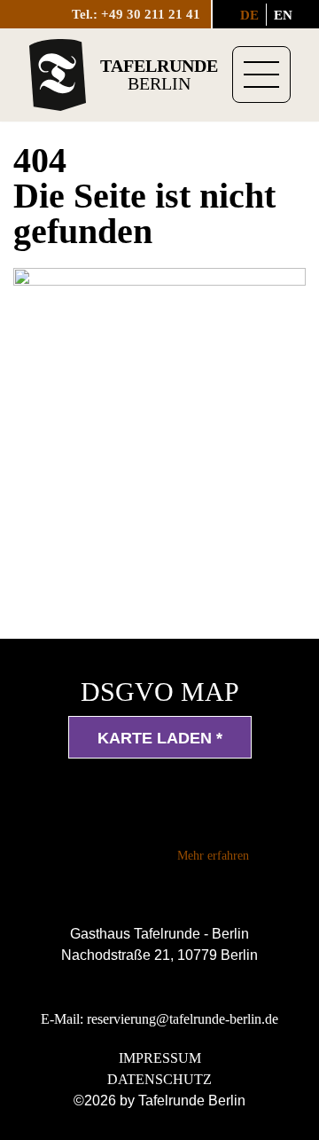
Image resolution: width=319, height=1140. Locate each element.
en (283, 15)
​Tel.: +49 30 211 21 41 (136, 14)
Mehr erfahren (213, 855)
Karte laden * (159, 738)
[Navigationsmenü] (261, 74)
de (249, 15)
